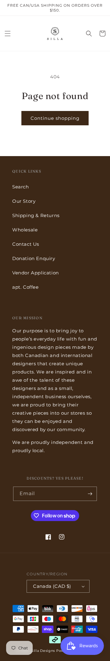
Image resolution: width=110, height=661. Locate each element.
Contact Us (25, 244)
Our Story (23, 201)
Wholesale (25, 230)
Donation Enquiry (33, 258)
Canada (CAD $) (52, 586)
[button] (7, 33)
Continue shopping (55, 118)
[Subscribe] (90, 494)
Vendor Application (35, 273)
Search (20, 187)
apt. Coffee (25, 287)
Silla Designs (43, 650)
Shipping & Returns (36, 215)
